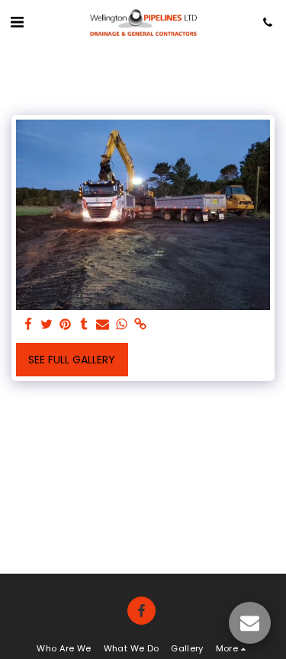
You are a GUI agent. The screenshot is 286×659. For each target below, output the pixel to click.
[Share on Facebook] (28, 325)
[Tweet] (47, 325)
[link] (140, 325)
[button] (17, 22)
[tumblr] (85, 325)
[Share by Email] (103, 325)
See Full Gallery (71, 359)
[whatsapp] (122, 325)
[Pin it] (65, 325)
